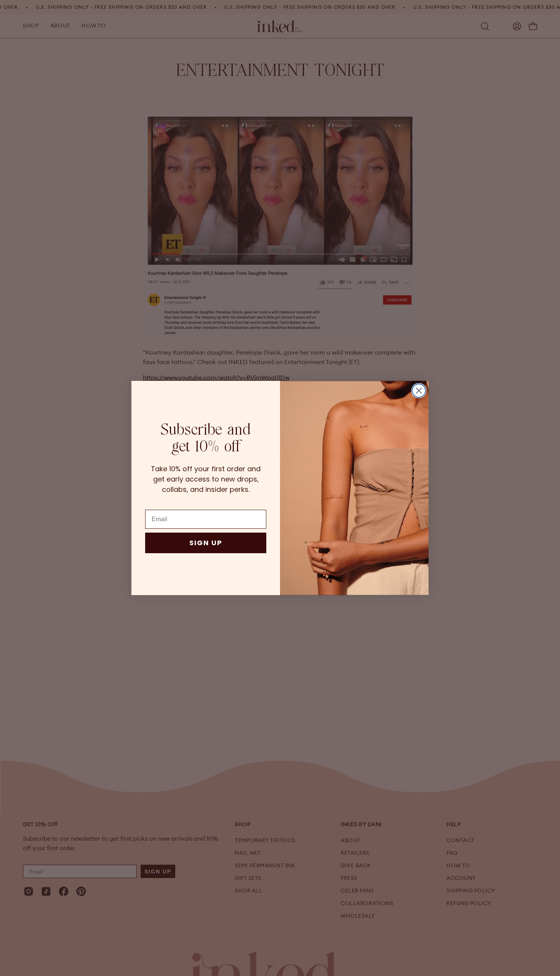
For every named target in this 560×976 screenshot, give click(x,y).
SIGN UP (205, 542)
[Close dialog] (419, 390)
